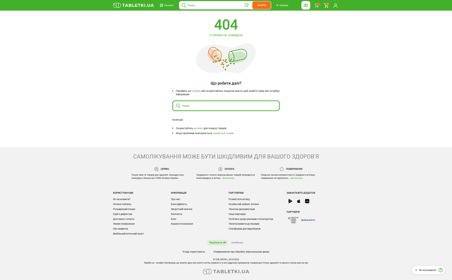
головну (196, 91)
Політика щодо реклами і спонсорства (251, 219)
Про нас (175, 199)
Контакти (176, 214)
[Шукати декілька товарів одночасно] (246, 5)
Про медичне (120, 228)
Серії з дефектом (122, 214)
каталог (198, 128)
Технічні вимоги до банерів (244, 223)
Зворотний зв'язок (181, 209)
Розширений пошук (124, 209)
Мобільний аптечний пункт (128, 233)
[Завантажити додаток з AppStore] (298, 201)
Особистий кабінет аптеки (244, 204)
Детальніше (228, 178)
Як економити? (121, 199)
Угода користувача (194, 251)
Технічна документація (242, 209)
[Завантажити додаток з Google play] (290, 201)
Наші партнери (237, 214)
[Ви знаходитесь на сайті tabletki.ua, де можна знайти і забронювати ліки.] (133, 5)
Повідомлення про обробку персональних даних (241, 251)
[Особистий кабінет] (335, 5)
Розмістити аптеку (239, 199)
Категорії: (177, 119)
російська (237, 242)
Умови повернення (124, 223)
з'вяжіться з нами (223, 133)
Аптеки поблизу (122, 204)
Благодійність (179, 204)
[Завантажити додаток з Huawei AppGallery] (307, 201)
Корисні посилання (182, 223)
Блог (173, 219)
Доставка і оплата (123, 219)
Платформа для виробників (245, 228)
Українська (215, 242)
